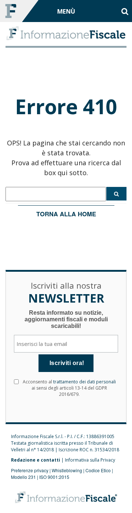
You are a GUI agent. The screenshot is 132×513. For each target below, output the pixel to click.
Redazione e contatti (35, 460)
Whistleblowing (67, 470)
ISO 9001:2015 (54, 477)
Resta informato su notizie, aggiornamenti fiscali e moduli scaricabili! (66, 319)
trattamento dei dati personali (84, 382)
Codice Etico (98, 470)
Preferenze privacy (29, 470)
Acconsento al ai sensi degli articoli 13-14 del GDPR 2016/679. (69, 388)
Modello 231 (23, 477)
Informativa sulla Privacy (90, 460)
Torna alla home (66, 213)
